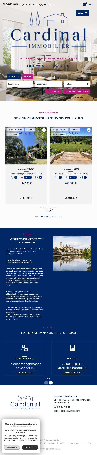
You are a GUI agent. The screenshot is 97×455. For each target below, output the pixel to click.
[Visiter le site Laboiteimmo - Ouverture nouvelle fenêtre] (52, 448)
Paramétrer (12, 447)
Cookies (88, 443)
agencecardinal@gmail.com (37, 4)
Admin (62, 443)
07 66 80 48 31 (10, 4)
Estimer (27, 77)
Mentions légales (49, 443)
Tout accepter (30, 447)
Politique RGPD (75, 443)
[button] (51, 210)
